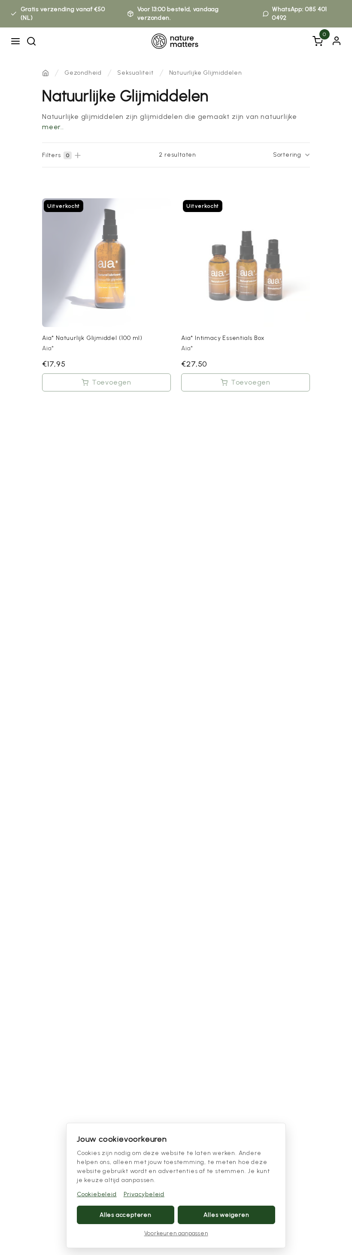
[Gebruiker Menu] (336, 41)
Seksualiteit (135, 72)
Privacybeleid (144, 1194)
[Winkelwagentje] (318, 41)
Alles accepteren (126, 1215)
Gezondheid (83, 72)
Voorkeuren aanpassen (176, 1233)
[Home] (45, 73)
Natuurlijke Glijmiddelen (205, 72)
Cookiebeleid (97, 1194)
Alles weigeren (226, 1215)
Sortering (287, 154)
